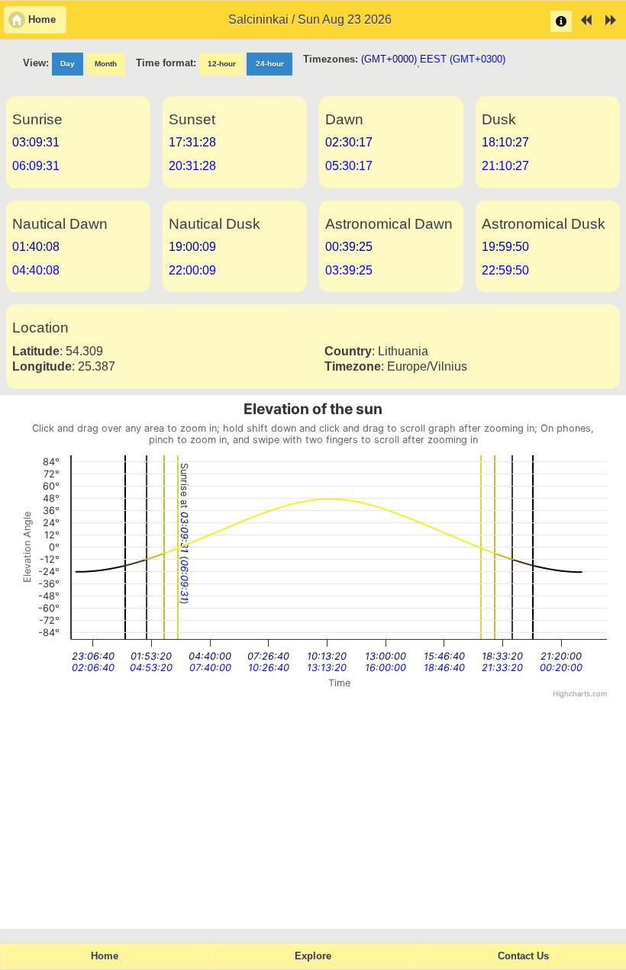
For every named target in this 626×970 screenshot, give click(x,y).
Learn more (561, 21)
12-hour (222, 63)
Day (67, 63)
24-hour (270, 63)
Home (104, 956)
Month (106, 63)
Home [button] (42, 19)
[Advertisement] (313, 814)
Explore (313, 956)
